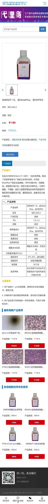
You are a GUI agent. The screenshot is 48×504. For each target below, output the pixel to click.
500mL (12, 130)
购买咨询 (10, 154)
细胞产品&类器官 (18, 501)
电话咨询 (42, 500)
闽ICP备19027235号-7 (27, 493)
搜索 (43, 29)
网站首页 (6, 500)
